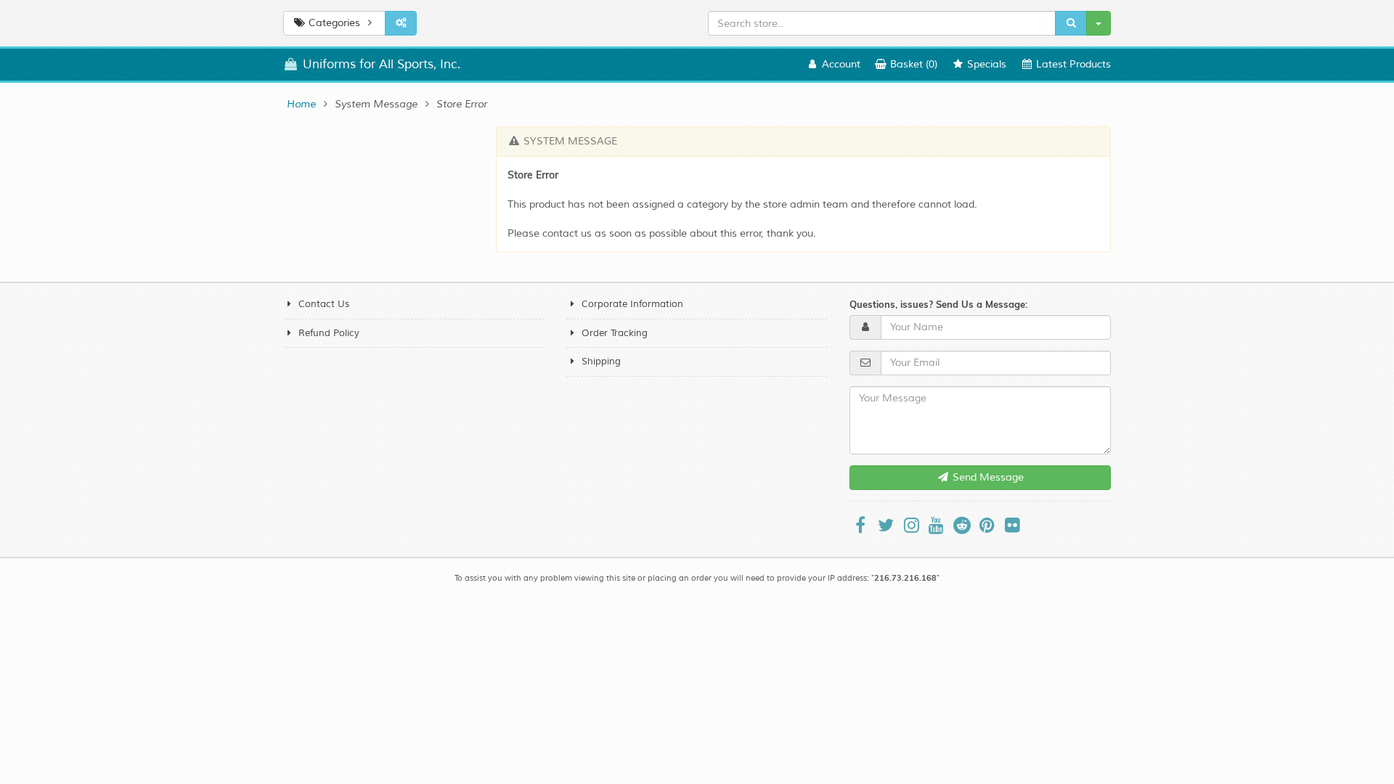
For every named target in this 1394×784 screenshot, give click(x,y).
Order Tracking (615, 333)
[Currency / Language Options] (401, 23)
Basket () (912, 64)
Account (839, 64)
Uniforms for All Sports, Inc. (379, 64)
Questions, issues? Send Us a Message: (938, 304)
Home (301, 104)
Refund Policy (328, 333)
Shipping (601, 361)
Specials (985, 64)
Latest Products (1072, 64)
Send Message (987, 477)
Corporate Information (632, 304)
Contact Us (323, 304)
